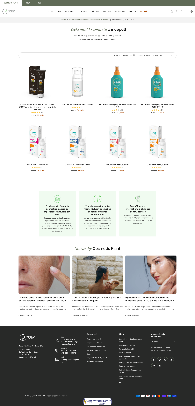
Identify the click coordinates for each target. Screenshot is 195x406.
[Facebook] (153, 359)
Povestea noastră (94, 339)
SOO (39, 3)
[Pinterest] (159, 359)
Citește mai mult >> (26, 315)
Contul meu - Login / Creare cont (130, 340)
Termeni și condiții (126, 349)
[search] (171, 11)
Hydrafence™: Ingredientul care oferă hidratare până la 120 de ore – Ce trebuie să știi (150, 299)
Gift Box (132, 11)
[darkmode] (190, 11)
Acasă (63, 19)
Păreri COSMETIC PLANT (97, 350)
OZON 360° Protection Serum (77, 165)
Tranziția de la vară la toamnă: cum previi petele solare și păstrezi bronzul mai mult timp (42, 299)
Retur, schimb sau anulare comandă (129, 357)
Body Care (82, 11)
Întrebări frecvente (127, 366)
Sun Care (107, 11)
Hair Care (95, 11)
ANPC (121, 382)
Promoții (143, 11)
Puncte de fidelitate (127, 345)
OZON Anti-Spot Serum (37, 165)
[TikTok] (171, 359)
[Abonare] (173, 341)
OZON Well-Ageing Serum (117, 165)
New (59, 11)
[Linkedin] (159, 365)
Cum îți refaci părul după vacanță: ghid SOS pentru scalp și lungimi (97, 299)
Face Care (69, 11)
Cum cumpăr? (125, 353)
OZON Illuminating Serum (158, 165)
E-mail (155, 342)
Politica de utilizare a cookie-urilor (131, 377)
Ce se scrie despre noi (96, 346)
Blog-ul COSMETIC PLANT (97, 358)
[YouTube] (153, 365)
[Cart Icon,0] (181, 11)
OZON (28, 3)
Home (50, 11)
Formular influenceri (95, 361)
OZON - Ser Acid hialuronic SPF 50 (78, 104)
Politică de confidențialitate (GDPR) (130, 371)
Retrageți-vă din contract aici (131, 362)
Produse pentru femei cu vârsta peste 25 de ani (88, 19)
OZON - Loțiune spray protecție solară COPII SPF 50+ (157, 105)
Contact (90, 354)
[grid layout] (133, 55)
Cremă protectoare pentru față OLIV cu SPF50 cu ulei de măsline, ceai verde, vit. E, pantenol (37, 107)
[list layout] (131, 55)
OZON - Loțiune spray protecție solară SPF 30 (117, 105)
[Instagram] (165, 359)
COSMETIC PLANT (11, 3)
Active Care (120, 11)
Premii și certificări (94, 343)
